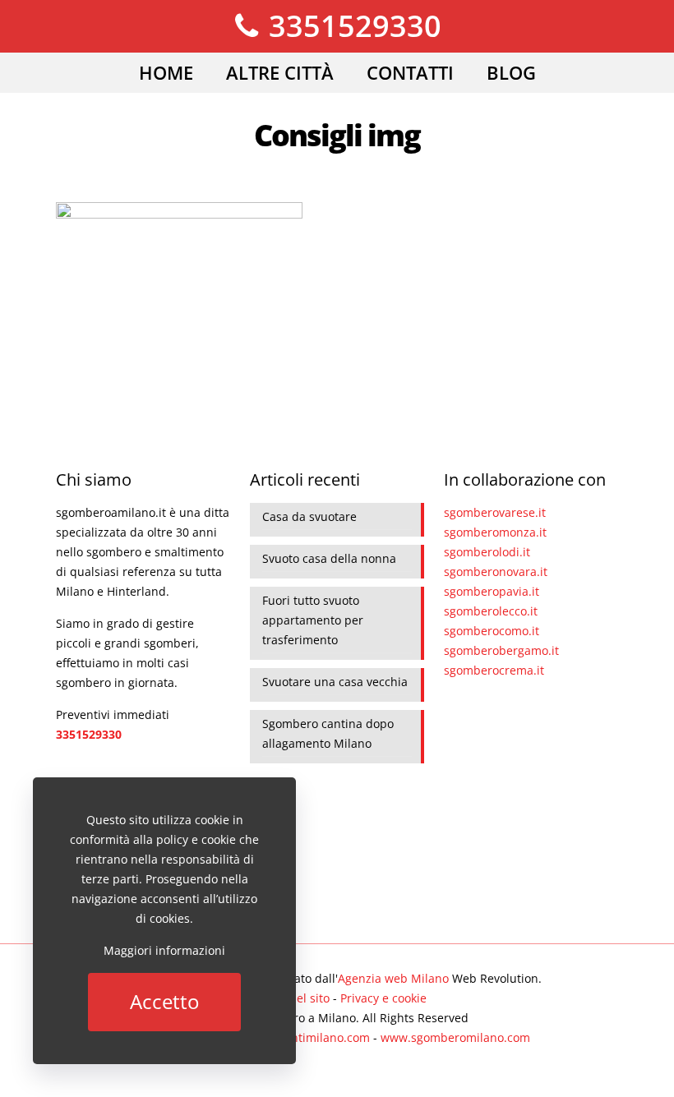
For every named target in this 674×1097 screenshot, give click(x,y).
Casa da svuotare (309, 516)
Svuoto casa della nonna (329, 558)
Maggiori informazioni (164, 950)
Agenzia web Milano (393, 978)
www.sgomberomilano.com (455, 1037)
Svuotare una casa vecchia (335, 681)
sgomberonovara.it (495, 571)
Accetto (164, 1001)
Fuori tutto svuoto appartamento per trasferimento (312, 620)
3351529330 (351, 26)
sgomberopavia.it (491, 591)
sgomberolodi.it (487, 552)
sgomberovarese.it (495, 512)
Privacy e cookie (383, 998)
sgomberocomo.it (491, 630)
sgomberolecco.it (491, 611)
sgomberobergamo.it (501, 650)
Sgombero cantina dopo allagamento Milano (328, 733)
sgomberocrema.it (494, 670)
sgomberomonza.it (495, 532)
